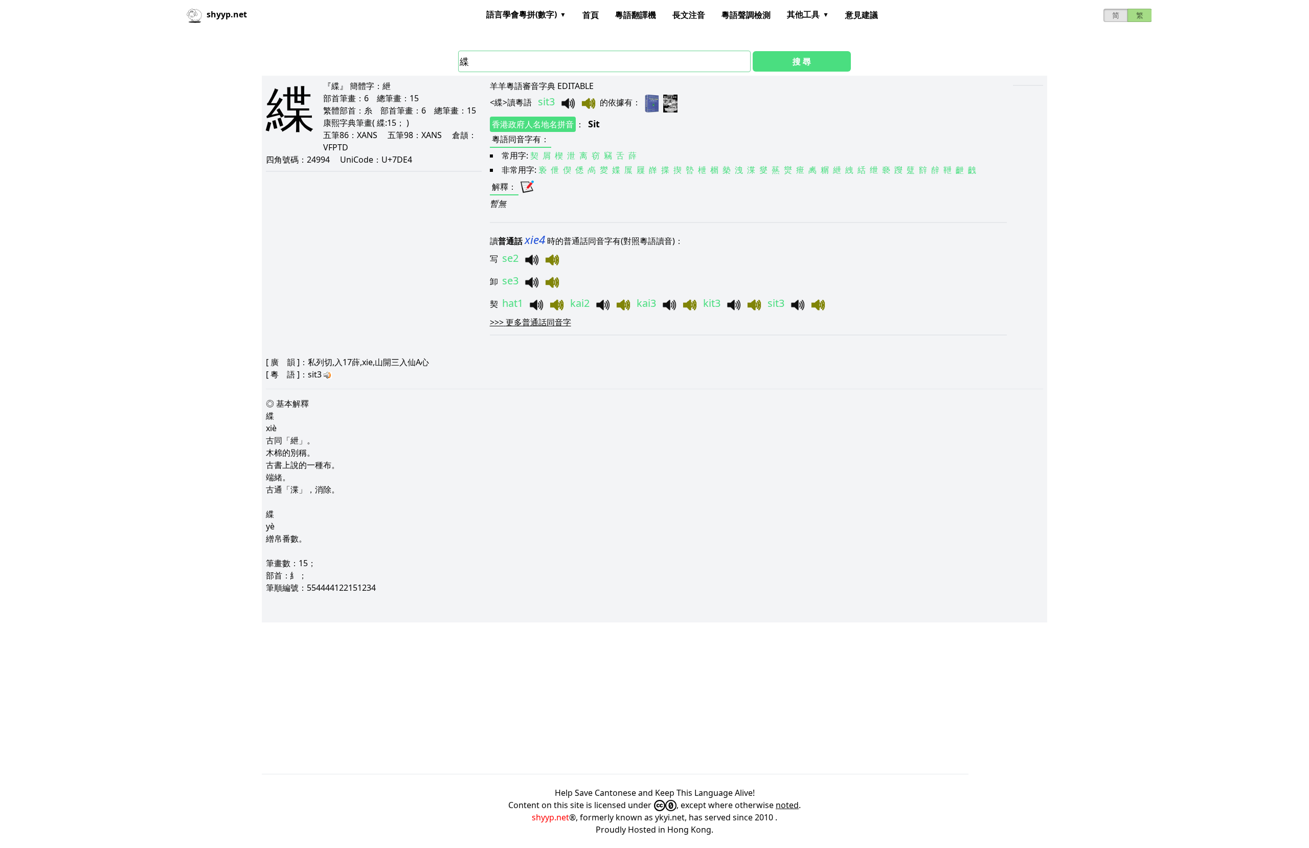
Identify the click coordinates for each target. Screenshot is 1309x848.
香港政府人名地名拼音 (533, 124)
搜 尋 (802, 61)
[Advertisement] (568, 698)
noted (787, 805)
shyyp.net (550, 817)
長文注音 (688, 14)
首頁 (590, 14)
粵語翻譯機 (635, 14)
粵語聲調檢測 (746, 14)
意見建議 (861, 14)
